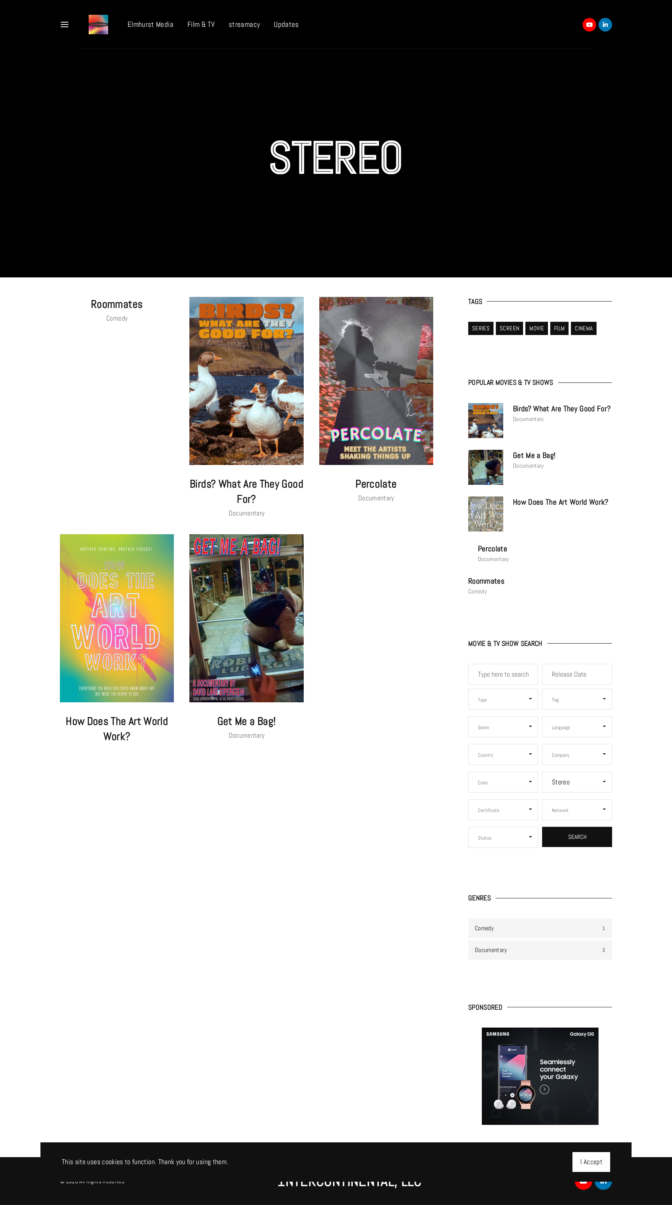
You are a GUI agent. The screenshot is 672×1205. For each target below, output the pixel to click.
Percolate (376, 484)
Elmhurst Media (150, 24)
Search (577, 836)
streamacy (244, 24)
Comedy (117, 318)
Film (559, 328)
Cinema (584, 328)
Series (481, 328)
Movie (536, 328)
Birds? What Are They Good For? (562, 408)
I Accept (591, 1162)
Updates (286, 24)
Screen (509, 328)
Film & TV (201, 24)
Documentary (247, 513)
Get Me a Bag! (246, 721)
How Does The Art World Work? (561, 502)
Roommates (117, 304)
